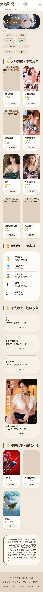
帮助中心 (16, 582)
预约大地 (11, 485)
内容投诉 (36, 582)
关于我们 (6, 582)
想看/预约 (11, 103)
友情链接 (26, 582)
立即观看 (15, 22)
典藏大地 (21, 328)
